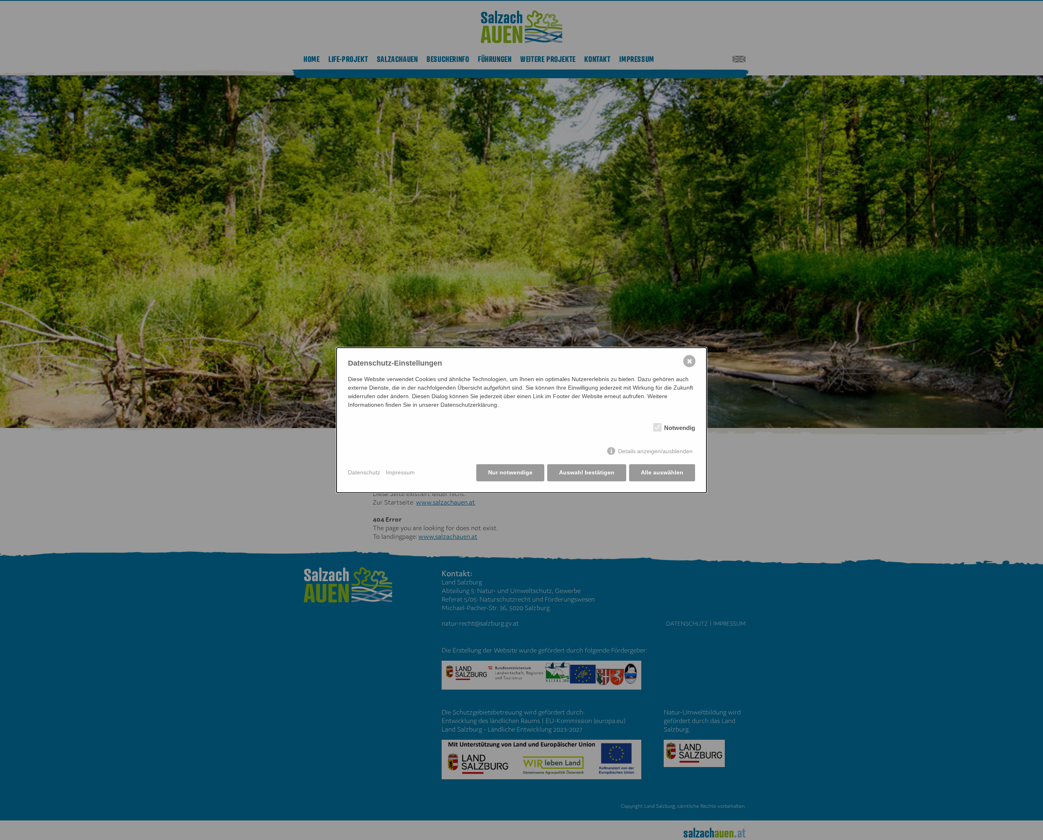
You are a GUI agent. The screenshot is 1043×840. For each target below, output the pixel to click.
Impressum (400, 472)
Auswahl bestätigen (586, 472)
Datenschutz (364, 472)
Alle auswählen (662, 472)
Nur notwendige (510, 472)
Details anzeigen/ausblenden (655, 451)
